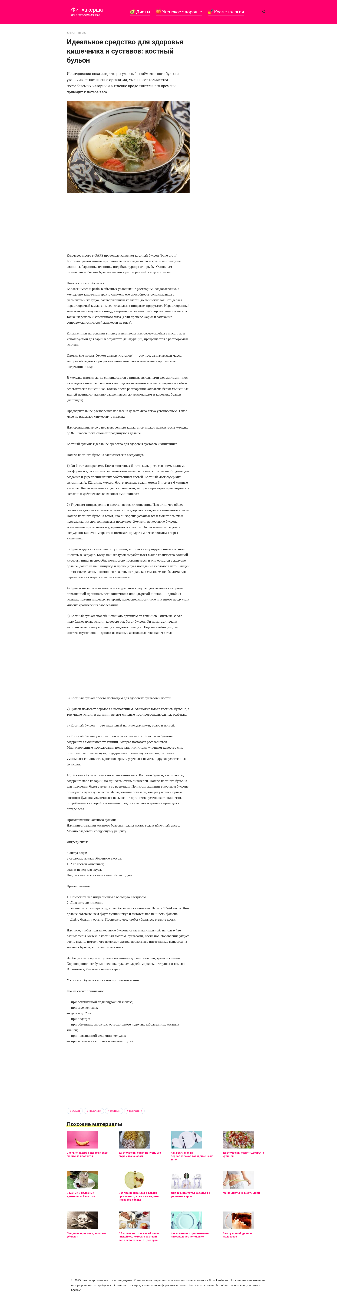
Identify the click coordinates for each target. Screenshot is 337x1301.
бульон (76, 1110)
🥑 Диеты (140, 11)
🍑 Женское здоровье (179, 11)
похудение (135, 1110)
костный (115, 1110)
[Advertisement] (128, 222)
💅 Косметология (226, 11)
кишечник (95, 1110)
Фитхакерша (87, 10)
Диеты (71, 32)
